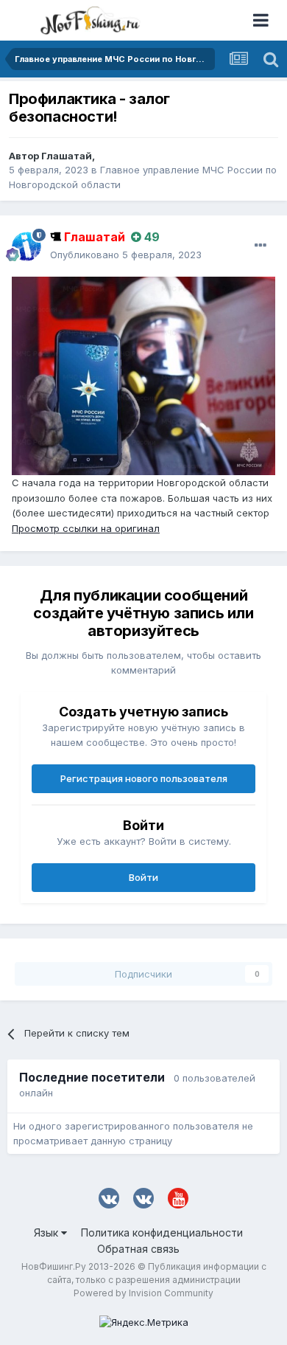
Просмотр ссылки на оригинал (86, 528)
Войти (143, 877)
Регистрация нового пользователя (143, 778)
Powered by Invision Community (143, 1293)
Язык (47, 1232)
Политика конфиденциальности (162, 1232)
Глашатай (66, 156)
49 (150, 236)
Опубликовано (126, 254)
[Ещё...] (260, 246)
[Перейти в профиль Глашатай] (26, 246)
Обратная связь (138, 1248)
